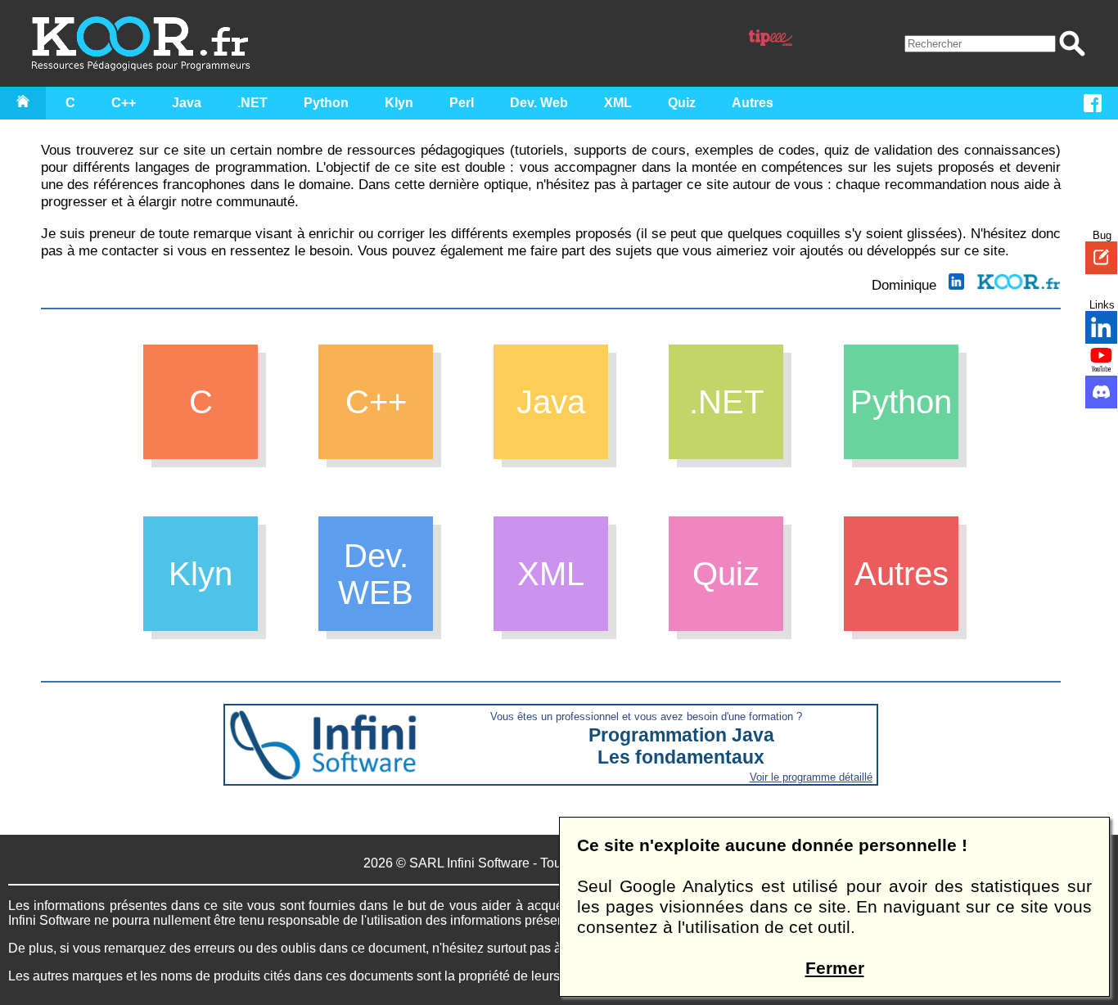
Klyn (399, 103)
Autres (752, 103)
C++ (123, 103)
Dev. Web (539, 103)
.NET (252, 103)
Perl (461, 103)
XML (618, 103)
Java (186, 103)
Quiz (682, 103)
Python (326, 103)
